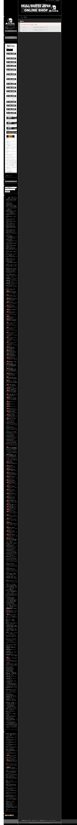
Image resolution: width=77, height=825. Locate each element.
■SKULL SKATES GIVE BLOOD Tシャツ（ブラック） (11, 307)
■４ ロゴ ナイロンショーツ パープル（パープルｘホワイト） (11, 520)
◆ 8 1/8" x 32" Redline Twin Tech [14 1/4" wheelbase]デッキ (11, 392)
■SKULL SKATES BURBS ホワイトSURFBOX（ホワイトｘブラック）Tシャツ (11, 574)
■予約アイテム (8, 44)
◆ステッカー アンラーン (10, 809)
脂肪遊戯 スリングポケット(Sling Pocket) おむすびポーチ (11, 700)
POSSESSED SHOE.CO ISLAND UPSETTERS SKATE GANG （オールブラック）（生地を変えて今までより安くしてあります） (11, 605)
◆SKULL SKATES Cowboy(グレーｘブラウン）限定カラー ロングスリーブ (11, 772)
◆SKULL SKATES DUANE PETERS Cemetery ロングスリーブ (11, 227)
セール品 (7, 111)
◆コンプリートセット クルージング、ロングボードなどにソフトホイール (11, 765)
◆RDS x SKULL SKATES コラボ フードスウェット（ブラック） (11, 778)
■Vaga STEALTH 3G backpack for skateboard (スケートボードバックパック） (11, 355)
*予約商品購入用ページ (10, 171)
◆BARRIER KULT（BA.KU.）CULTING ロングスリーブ (11, 470)
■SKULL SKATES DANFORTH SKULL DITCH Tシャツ (11, 262)
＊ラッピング (8, 170)
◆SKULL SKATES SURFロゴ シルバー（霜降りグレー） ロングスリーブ (11, 734)
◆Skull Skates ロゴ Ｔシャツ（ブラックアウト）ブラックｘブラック (11, 286)
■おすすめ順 (28, 24)
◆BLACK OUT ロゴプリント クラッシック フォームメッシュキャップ (11, 233)
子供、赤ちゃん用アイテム (10, 89)
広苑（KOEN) (8, 134)
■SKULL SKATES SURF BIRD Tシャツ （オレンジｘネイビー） (11, 532)
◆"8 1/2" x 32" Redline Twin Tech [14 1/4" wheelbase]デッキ (11, 399)
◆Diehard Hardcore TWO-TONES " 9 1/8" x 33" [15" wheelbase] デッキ (11, 300)
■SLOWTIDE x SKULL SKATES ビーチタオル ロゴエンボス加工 (11, 502)
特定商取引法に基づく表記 (26, 820)
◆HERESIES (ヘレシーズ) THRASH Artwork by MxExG (11, 375)
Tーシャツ (8, 60)
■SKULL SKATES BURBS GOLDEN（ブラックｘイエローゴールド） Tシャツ (11, 275)
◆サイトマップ (9, 175)
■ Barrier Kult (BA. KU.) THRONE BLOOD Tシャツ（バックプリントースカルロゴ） (11, 440)
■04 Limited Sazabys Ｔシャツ (11, 795)
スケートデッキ (9, 52)
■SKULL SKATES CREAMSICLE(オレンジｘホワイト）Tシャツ (11, 240)
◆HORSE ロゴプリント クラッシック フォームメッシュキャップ (11, 581)
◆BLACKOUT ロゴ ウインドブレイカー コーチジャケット (11, 359)
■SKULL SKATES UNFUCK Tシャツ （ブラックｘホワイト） (11, 487)
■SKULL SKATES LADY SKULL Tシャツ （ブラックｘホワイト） (11, 498)
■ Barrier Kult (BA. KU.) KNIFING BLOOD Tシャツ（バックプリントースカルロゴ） (11, 436)
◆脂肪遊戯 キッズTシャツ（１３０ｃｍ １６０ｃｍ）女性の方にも (11, 655)
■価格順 (32, 24)
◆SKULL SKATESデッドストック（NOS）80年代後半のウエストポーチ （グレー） (11, 591)
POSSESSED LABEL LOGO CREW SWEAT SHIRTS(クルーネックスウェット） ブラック (11, 684)
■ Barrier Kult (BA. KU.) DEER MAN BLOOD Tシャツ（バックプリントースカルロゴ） (11, 433)
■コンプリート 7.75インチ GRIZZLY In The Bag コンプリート (11, 636)
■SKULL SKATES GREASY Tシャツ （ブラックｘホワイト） (11, 483)
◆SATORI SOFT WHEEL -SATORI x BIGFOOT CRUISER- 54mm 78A (11, 352)
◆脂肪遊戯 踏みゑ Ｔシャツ (11, 610)
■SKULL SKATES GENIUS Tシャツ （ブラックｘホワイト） (11, 494)
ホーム (47, 0)
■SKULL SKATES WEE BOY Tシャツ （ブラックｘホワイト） (11, 491)
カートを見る (11, 181)
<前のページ (24, 27)
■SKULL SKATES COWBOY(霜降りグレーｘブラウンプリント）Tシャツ (11, 237)
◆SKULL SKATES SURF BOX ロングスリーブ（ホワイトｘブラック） (11, 416)
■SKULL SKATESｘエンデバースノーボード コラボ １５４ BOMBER (11, 661)
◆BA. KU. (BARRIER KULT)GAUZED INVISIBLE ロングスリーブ (11, 719)
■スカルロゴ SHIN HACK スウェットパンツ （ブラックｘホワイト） (11, 419)
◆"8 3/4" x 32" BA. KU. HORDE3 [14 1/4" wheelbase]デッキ (11, 320)
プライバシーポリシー (52, 820)
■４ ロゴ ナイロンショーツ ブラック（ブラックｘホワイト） (11, 513)
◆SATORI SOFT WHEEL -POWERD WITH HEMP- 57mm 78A (10, 348)
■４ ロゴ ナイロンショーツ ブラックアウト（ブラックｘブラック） (11, 516)
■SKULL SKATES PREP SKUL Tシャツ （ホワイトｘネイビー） (11, 536)
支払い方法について (35, 820)
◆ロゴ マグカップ (9, 780)
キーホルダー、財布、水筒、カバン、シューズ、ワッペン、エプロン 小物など (11, 99)
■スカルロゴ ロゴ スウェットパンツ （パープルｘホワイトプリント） (11, 296)
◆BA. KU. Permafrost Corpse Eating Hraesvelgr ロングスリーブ (11, 785)
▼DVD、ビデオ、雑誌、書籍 (11, 162)
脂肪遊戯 (7, 130)
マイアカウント (52, 0)
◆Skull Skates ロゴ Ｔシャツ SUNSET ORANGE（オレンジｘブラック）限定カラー (11, 211)
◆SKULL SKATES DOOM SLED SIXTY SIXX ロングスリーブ (11, 249)
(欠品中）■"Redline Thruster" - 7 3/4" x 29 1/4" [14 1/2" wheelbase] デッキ (11, 386)
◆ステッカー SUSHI (10, 619)
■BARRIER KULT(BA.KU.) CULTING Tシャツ (11, 463)
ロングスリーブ (9, 64)
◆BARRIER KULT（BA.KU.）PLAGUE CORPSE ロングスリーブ (11, 474)
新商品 (25, 17)
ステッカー (8, 107)
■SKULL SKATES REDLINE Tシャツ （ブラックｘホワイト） (11, 528)
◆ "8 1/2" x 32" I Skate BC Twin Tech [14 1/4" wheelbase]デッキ (11, 382)
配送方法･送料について (44, 820)
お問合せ (58, 0)
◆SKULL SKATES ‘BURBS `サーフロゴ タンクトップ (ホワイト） (11, 200)
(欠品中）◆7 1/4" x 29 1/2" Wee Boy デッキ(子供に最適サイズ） (11, 378)
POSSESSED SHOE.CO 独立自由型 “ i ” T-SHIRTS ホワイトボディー (11, 630)
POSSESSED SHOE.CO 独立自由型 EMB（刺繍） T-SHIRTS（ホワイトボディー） (11, 626)
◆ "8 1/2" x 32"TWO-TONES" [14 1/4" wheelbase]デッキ (11, 292)
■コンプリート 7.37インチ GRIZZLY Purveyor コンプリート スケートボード (11, 640)
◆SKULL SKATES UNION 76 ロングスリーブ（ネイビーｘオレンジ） (11, 412)
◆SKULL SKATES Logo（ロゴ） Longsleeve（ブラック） (11, 768)
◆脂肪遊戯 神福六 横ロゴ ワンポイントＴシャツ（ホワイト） (11, 578)
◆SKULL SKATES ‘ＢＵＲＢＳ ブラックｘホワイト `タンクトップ (11, 266)
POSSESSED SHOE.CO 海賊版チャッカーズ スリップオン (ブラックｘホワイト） (12, 665)
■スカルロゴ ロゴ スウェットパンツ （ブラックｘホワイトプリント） (11, 303)
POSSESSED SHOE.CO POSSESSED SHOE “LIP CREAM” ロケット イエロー (11, 706)
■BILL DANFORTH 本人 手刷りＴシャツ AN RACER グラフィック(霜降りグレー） (11, 588)
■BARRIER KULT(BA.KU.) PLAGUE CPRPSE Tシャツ (10, 467)
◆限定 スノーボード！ (10, 48)
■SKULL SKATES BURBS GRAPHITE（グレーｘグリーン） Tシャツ (11, 272)
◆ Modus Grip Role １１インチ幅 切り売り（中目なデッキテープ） (11, 807)
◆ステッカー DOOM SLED (11, 672)
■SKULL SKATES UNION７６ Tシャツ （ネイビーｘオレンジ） (11, 477)
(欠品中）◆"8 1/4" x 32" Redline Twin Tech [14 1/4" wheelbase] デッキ (11, 395)
